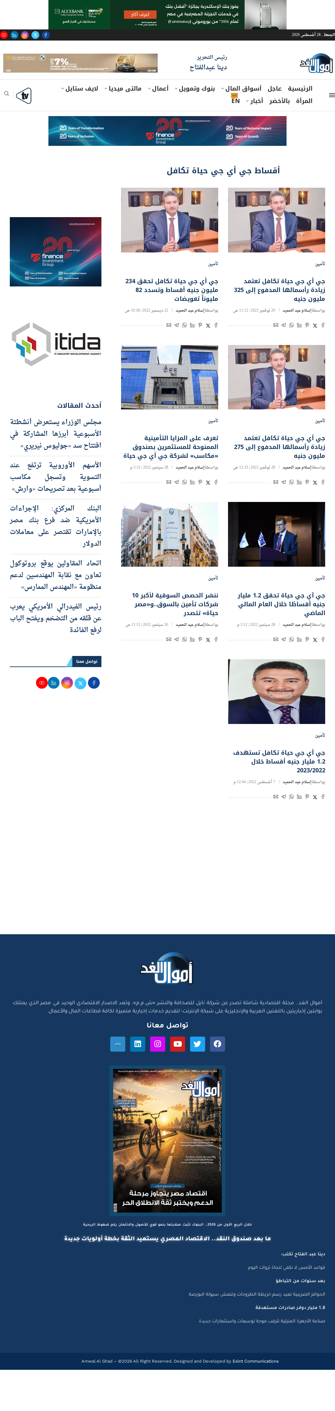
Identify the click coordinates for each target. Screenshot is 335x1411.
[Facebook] (46, 35)
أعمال (160, 104)
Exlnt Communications (255, 1376)
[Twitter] (35, 35)
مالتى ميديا (125, 104)
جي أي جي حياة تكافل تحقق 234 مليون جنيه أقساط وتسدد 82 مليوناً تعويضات (171, 304)
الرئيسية (300, 104)
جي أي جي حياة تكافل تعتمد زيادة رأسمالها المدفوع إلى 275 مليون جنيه (279, 462)
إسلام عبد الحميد (297, 325)
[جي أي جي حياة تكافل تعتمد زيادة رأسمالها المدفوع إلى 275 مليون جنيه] (276, 392)
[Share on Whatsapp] (291, 340)
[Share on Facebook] (323, 340)
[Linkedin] (14, 35)
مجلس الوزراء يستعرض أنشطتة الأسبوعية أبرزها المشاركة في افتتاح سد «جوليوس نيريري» (55, 449)
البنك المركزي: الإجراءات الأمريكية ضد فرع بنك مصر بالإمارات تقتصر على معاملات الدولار (55, 541)
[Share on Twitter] (315, 340)
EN (235, 116)
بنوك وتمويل (197, 104)
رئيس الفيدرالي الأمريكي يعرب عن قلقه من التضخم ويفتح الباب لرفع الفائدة (55, 634)
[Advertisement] (167, 887)
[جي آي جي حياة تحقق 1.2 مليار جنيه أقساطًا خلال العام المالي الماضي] (276, 549)
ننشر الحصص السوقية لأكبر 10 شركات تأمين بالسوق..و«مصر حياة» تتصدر (175, 619)
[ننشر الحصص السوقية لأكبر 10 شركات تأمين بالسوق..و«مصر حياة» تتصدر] (169, 549)
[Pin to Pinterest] (307, 340)
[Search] (6, 110)
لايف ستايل (81, 104)
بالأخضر (279, 116)
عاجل (275, 104)
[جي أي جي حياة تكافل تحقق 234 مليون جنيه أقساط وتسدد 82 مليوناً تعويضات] (169, 234)
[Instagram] (25, 35)
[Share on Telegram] (283, 340)
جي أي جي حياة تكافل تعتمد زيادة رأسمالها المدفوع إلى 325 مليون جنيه (279, 304)
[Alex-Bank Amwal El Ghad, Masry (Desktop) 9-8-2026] (167, 6)
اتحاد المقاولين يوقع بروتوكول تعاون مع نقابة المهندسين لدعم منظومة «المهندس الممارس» (55, 591)
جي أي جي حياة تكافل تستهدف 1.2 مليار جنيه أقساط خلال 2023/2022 (279, 776)
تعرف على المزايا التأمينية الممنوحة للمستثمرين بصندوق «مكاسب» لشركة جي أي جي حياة (170, 462)
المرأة (304, 116)
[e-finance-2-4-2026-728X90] (167, 137)
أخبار (256, 116)
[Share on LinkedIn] (299, 340)
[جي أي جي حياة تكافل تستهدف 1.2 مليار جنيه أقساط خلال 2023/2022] (276, 706)
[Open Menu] (332, 110)
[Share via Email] (275, 340)
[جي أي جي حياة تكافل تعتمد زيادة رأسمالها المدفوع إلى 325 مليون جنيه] (276, 234)
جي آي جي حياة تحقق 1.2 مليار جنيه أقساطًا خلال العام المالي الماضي (281, 619)
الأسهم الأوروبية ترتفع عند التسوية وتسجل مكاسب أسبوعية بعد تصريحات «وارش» (55, 492)
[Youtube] (4, 35)
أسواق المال (243, 104)
